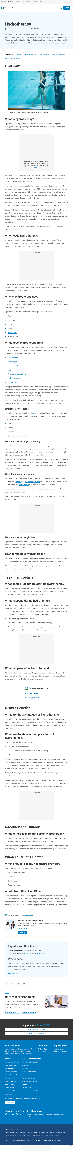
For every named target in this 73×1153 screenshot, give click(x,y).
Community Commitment (29, 1081)
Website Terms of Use (10, 1135)
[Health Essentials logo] (27, 915)
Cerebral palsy (13, 382)
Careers (24, 1084)
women (18, 481)
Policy (35, 167)
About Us (25, 1065)
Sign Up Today (10, 1102)
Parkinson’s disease (15, 366)
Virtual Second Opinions (12, 1091)
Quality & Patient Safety (29, 1071)
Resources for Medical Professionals (33, 1091)
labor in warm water (28, 489)
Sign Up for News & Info (36, 1033)
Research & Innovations (29, 1078)
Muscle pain (12, 332)
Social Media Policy (43, 1132)
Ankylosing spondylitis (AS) (18, 374)
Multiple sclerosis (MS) (16, 378)
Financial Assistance (11, 1071)
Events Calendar (10, 1068)
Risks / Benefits (44, 54)
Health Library (25, 953)
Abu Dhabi (10, 1)
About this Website (21, 1132)
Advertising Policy (32, 1132)
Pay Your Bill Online (10, 1078)
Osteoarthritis (13, 358)
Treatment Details (30, 54)
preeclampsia (24, 484)
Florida (23, 1)
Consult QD (30, 1114)
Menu (67, 8)
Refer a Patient (9, 1084)
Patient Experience (27, 1075)
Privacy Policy (21, 1135)
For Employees (26, 1087)
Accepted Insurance (11, 1065)
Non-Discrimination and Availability (50, 1135)
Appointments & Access (12, 1062)
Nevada (35, 1)
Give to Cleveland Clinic (12, 1075)
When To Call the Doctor (12, 58)
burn (33, 413)
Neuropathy (12, 370)
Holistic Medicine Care (32, 693)
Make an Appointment (32, 698)
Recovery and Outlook (58, 54)
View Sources (12, 973)
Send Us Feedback (10, 1132)
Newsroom (49, 1114)
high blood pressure (32, 481)
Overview (19, 54)
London (29, 1)
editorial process (40, 953)
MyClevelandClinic (58, 1114)
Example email (22, 928)
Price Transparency (10, 1081)
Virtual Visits (8, 1094)
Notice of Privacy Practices (33, 1135)
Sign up (22, 933)
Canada (17, 1)
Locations (25, 1068)
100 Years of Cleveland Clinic (30, 1062)
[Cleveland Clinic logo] (11, 915)
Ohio (41, 1)
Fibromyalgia (13, 362)
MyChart (29, 1117)
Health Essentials (39, 1114)
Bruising (11, 324)
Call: (9, 1140)
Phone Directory (9, 1087)
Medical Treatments (12, 18)
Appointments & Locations (36, 1029)
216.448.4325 (43, 1025)
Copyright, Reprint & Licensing (57, 1132)
